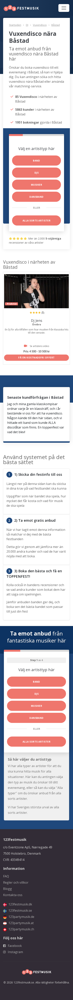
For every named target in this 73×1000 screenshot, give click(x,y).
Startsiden (15, 25)
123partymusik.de (21, 917)
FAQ (6, 876)
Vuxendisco (40, 25)
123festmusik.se (20, 910)
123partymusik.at (21, 923)
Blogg (7, 889)
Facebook (14, 946)
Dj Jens (36, 320)
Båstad (55, 25)
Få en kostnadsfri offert (36, 357)
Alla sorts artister (36, 220)
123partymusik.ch (21, 929)
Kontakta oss (12, 895)
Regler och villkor (15, 882)
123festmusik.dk (20, 904)
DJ (27, 25)
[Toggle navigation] (63, 8)
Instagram (15, 952)
